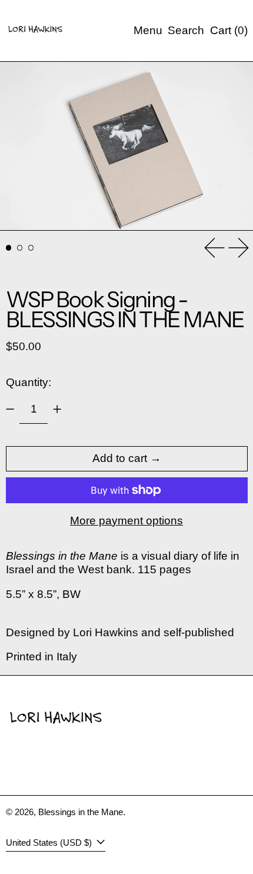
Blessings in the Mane (80, 812)
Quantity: (28, 382)
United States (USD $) (50, 843)
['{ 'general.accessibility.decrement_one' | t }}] (9, 409)
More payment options (126, 520)
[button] (186, 31)
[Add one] (57, 409)
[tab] (9, 248)
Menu (148, 30)
